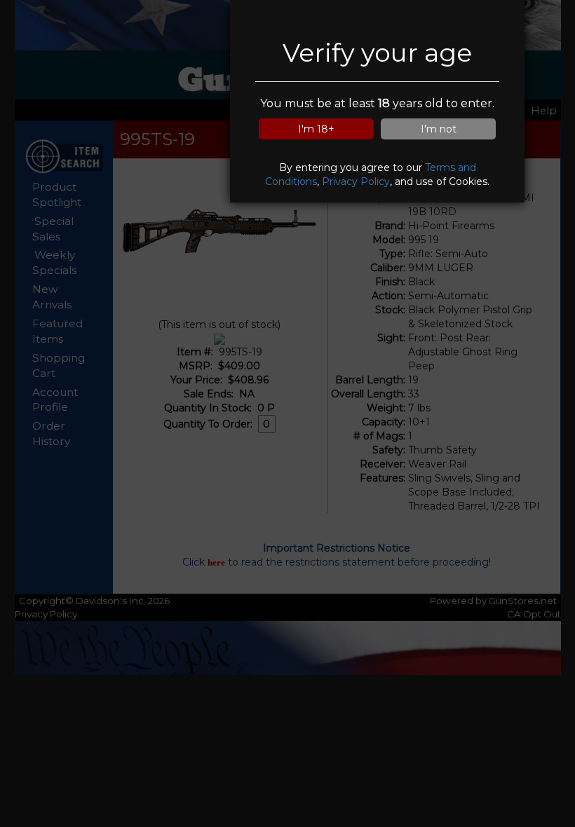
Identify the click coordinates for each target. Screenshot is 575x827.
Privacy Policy (356, 181)
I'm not (438, 129)
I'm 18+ (316, 129)
